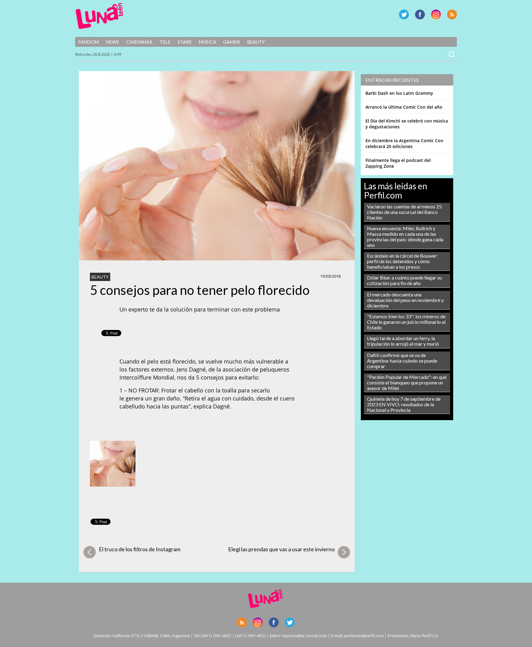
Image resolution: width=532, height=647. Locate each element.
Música (207, 42)
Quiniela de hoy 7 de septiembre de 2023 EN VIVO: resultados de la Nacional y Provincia (404, 404)
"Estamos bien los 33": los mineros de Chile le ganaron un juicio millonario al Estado (406, 321)
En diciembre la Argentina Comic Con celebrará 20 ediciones (404, 143)
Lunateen (99, 16)
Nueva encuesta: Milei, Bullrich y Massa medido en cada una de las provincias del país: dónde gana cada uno (405, 236)
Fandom (88, 42)
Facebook (420, 14)
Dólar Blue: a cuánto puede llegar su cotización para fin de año (404, 280)
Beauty (256, 42)
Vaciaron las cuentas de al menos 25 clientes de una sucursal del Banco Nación (404, 211)
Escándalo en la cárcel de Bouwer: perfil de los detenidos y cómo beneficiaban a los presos (402, 261)
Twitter (404, 14)
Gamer (231, 42)
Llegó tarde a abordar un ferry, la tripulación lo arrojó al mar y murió (403, 341)
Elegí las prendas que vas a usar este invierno (281, 549)
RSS (452, 14)
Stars (184, 42)
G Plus (436, 14)
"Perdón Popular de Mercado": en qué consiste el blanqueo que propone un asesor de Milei (406, 382)
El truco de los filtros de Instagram (139, 549)
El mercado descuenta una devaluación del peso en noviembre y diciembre (405, 299)
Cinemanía (139, 42)
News (112, 42)
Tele (165, 42)
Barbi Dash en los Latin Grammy (399, 93)
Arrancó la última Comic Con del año (403, 107)
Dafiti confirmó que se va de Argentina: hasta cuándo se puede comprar (402, 360)
